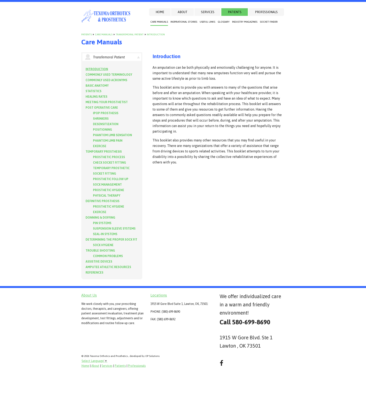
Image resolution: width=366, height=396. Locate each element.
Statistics (93, 91)
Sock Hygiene (103, 245)
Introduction (156, 34)
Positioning (102, 129)
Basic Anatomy (97, 85)
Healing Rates (96, 96)
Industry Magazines (244, 21)
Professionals (266, 12)
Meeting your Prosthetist (107, 102)
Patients (234, 12)
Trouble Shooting (100, 250)
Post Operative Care (102, 107)
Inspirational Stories (184, 21)
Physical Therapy (106, 195)
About (182, 12)
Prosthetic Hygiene (108, 190)
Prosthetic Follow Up (110, 179)
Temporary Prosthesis (104, 151)
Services (207, 12)
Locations (158, 295)
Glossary (224, 21)
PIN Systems (102, 223)
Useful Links (207, 21)
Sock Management (107, 184)
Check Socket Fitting (109, 162)
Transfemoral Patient (130, 34)
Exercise (99, 146)
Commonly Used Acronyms (106, 80)
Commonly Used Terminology (109, 74)
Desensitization (105, 124)
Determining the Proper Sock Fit (111, 239)
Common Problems (108, 256)
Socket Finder (269, 21)
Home (160, 12)
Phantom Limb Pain (107, 140)
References (94, 272)
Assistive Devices (99, 261)
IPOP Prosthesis (105, 113)
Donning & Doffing (100, 217)
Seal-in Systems (105, 234)
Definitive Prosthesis (102, 201)
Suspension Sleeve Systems (114, 228)
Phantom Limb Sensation (112, 135)
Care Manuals (159, 21)
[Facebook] (221, 363)
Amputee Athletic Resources (108, 267)
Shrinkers (101, 118)
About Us (89, 295)
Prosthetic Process (109, 157)
